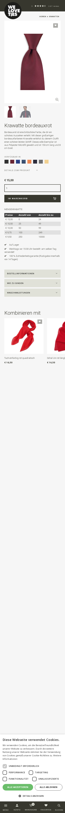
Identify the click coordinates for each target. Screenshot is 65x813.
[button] (32, 274)
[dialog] (32, 768)
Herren (42, 16)
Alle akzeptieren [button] (17, 787)
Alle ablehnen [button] (49, 787)
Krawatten (54, 16)
